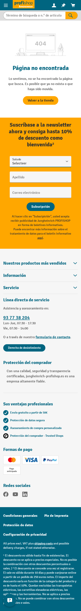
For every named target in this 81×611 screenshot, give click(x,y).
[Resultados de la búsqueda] (71, 15)
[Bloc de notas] (63, 5)
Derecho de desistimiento (24, 348)
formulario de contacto (53, 337)
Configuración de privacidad (25, 534)
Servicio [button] (11, 287)
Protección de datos (18, 525)
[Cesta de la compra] (73, 5)
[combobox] (34, 15)
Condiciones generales (20, 516)
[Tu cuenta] (54, 5)
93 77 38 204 (16, 317)
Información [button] (14, 275)
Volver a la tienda (41, 100)
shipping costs (43, 543)
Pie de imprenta (56, 516)
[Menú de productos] (6, 5)
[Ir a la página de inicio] (24, 4)
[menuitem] (54, 5)
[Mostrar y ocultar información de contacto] (9, 600)
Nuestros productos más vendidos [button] (34, 263)
